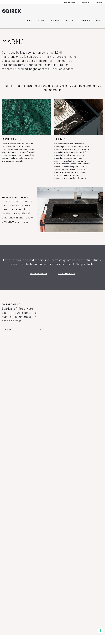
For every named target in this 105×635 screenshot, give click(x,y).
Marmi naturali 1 (38, 274)
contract (55, 20)
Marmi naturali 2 (66, 274)
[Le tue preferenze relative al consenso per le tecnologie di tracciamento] (100, 630)
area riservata (69, 2)
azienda (28, 20)
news (98, 20)
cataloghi (85, 20)
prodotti (42, 20)
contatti (85, 2)
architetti (70, 20)
